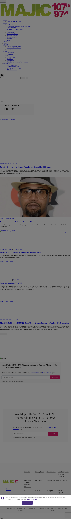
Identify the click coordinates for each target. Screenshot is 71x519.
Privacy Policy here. (32, 499)
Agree (27, 502)
